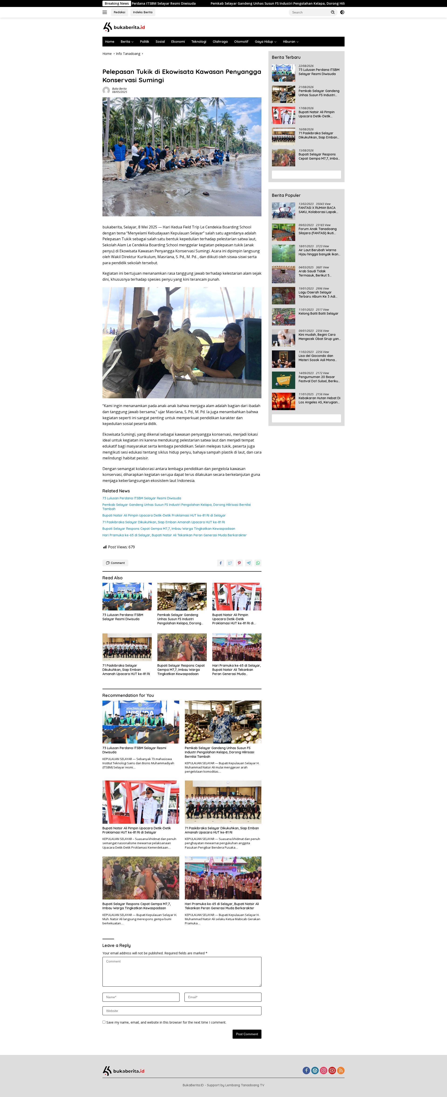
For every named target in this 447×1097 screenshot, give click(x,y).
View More (304, 174)
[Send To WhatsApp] (257, 563)
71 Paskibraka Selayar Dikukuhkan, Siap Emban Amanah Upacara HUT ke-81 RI (163, 522)
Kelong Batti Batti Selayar (319, 313)
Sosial (160, 42)
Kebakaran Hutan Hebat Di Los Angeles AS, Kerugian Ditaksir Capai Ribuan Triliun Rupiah (319, 400)
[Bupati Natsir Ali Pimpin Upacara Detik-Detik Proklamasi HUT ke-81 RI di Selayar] (237, 596)
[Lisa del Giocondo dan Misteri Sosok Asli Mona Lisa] (283, 359)
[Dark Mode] (342, 12)
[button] (333, 12)
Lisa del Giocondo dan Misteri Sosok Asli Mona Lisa (317, 358)
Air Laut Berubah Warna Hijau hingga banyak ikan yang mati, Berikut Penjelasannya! (318, 252)
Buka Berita (119, 89)
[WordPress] (315, 1071)
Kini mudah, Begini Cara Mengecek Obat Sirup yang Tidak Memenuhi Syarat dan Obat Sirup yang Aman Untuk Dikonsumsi (320, 337)
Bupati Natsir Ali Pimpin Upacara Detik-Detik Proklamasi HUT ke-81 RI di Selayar (164, 515)
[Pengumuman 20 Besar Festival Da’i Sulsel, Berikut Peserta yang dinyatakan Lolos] (283, 380)
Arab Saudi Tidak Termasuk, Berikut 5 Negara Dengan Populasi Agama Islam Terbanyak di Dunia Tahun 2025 (320, 273)
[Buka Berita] (127, 27)
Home (109, 42)
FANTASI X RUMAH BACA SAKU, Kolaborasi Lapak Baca (317, 210)
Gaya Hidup (264, 42)
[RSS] (341, 1071)
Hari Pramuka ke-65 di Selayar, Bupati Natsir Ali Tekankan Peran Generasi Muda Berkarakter (174, 535)
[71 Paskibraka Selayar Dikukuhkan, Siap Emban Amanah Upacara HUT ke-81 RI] (127, 647)
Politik (144, 42)
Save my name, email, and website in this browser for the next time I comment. (166, 1022)
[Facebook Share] (220, 563)
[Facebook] (306, 1071)
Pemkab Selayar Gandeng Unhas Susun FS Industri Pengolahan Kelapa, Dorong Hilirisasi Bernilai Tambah (224, 3)
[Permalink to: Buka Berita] (106, 90)
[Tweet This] (230, 563)
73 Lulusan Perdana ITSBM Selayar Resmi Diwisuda (141, 498)
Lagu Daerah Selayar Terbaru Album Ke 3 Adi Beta (317, 294)
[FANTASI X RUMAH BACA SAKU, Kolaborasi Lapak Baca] (283, 211)
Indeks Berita (142, 12)
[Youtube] (332, 1071)
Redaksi (119, 12)
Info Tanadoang (114, 64)
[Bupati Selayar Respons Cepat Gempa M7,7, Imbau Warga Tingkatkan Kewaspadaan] (182, 647)
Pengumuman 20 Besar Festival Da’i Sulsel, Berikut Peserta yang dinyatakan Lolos (319, 379)
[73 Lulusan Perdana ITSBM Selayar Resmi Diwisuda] (127, 596)
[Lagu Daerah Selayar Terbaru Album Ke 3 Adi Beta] (283, 295)
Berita (125, 42)
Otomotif (241, 42)
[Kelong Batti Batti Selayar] (283, 317)
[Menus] (105, 12)
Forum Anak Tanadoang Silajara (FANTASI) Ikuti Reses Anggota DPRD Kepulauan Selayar (318, 231)
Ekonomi (178, 42)
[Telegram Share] (248, 563)
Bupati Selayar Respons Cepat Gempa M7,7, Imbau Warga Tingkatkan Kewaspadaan (168, 529)
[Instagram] (323, 1071)
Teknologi (198, 42)
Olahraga (220, 42)
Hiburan (289, 42)
